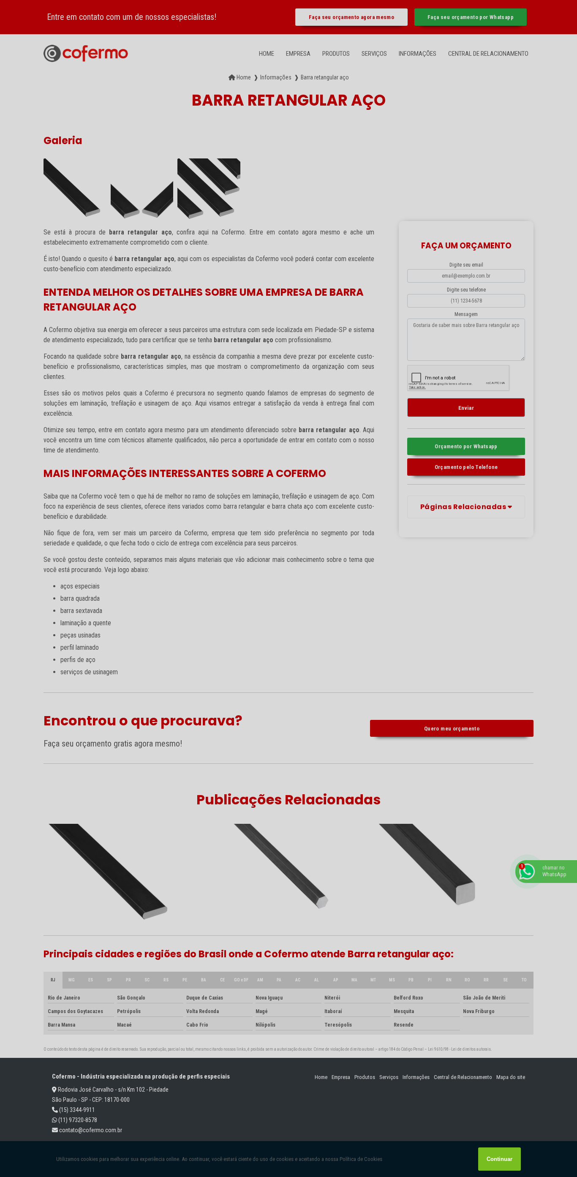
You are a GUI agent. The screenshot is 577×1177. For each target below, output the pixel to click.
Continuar (499, 1159)
